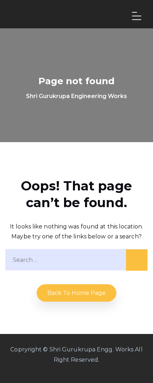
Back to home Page (76, 293)
